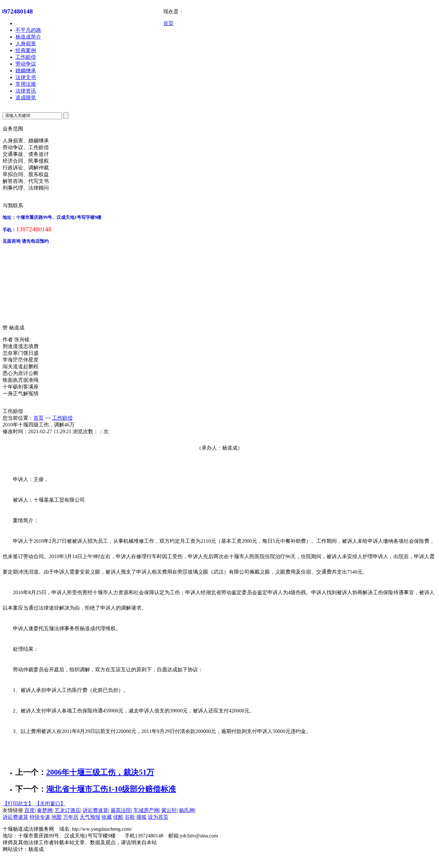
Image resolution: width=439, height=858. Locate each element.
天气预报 (90, 817)
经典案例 (25, 50)
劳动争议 (25, 64)
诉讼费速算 (95, 810)
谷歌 (130, 817)
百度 (29, 810)
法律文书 (25, 77)
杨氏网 (186, 810)
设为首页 (158, 817)
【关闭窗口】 (50, 803)
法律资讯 (25, 91)
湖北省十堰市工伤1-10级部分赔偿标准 (111, 789)
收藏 (107, 817)
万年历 (70, 817)
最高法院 (121, 810)
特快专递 (40, 817)
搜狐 (141, 817)
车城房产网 (146, 810)
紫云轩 (169, 810)
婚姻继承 (25, 70)
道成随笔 (25, 97)
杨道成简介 (28, 37)
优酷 (118, 817)
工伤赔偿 (25, 57)
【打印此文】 (18, 803)
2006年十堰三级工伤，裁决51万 (100, 772)
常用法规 (25, 84)
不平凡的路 (28, 30)
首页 (168, 23)
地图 (56, 817)
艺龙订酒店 (67, 810)
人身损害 (25, 43)
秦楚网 (44, 810)
